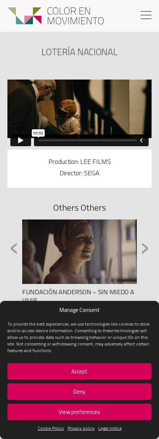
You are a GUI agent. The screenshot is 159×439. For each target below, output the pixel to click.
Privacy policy (81, 428)
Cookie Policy (51, 428)
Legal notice (110, 428)
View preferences (79, 412)
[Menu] (146, 16)
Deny (79, 391)
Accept (79, 371)
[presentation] (14, 247)
